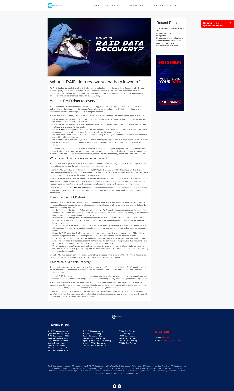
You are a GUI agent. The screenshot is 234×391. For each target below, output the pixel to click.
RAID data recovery (77, 188)
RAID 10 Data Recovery (128, 341)
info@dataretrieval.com (171, 340)
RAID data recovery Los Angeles (88, 371)
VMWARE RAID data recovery (94, 338)
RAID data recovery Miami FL (114, 371)
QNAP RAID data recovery (58, 331)
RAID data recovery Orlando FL (164, 371)
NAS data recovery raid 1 (57, 348)
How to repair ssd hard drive (167, 45)
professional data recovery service (99, 184)
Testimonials (111, 5)
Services (96, 5)
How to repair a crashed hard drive (169, 38)
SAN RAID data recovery (57, 343)
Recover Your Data (139, 5)
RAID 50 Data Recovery (128, 343)
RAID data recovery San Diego (74, 368)
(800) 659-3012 (168, 338)
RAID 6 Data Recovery (127, 338)
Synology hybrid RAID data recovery (97, 341)
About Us (180, 5)
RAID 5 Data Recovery (127, 336)
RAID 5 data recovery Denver (123, 368)
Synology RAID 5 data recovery (95, 345)
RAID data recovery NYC (81, 366)
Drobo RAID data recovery (58, 338)
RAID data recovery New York (103, 366)
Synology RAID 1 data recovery (95, 343)
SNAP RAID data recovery (58, 341)
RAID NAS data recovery (57, 345)
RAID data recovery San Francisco (156, 366)
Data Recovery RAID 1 (127, 334)
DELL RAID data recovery (93, 331)
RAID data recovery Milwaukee (139, 371)
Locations (157, 5)
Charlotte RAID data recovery (99, 368)
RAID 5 (62, 129)
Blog (169, 5)
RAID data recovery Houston (59, 366)
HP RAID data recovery (92, 334)
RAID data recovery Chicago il (171, 368)
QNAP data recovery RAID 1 (58, 336)
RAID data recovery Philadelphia (128, 366)
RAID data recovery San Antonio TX (123, 373)
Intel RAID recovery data (92, 336)
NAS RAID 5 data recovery (58, 350)
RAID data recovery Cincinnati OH (62, 371)
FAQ (123, 5)
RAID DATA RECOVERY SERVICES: (59, 325)
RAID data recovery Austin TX (147, 368)
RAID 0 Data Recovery (127, 331)
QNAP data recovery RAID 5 (58, 334)
